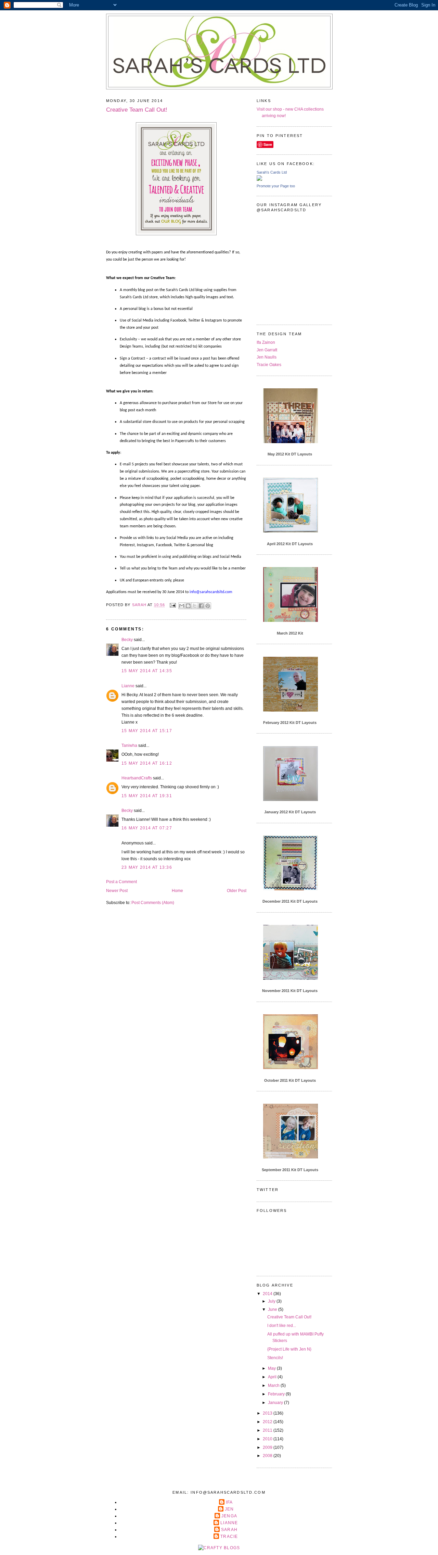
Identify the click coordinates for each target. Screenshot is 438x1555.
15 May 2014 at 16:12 (146, 763)
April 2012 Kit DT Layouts (290, 544)
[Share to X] (194, 605)
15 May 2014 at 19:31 (146, 795)
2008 (268, 1455)
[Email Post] (173, 605)
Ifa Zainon (266, 342)
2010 (268, 1439)
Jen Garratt (267, 350)
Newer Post (117, 890)
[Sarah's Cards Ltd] (259, 179)
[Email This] (181, 605)
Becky (127, 639)
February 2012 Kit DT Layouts (290, 722)
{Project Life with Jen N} (289, 1349)
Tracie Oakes (269, 364)
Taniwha (129, 745)
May (272, 1368)
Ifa (229, 1502)
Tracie (229, 1536)
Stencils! (275, 1357)
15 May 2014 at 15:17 (146, 730)
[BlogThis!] (188, 605)
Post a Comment (121, 881)
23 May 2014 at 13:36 (146, 867)
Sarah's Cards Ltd (272, 172)
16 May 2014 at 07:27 (146, 828)
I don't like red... (281, 1325)
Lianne (127, 686)
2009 (268, 1447)
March (274, 1385)
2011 (268, 1430)
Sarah (229, 1529)
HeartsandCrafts (136, 778)
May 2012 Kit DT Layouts (290, 454)
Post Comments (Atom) (152, 902)
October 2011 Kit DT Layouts (290, 1080)
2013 (268, 1413)
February (277, 1394)
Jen (229, 1509)
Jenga (229, 1516)
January (276, 1402)
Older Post (236, 890)
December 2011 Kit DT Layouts (290, 901)
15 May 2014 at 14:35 (146, 670)
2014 (268, 1293)
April (273, 1377)
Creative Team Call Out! (289, 1317)
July (272, 1301)
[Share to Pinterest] (207, 605)
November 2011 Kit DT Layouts (290, 991)
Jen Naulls (266, 357)
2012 (268, 1421)
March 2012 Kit (290, 633)
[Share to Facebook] (201, 605)
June (273, 1309)
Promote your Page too (276, 186)
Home (177, 890)
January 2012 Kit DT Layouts (290, 812)
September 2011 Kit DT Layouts (290, 1170)
